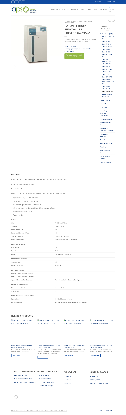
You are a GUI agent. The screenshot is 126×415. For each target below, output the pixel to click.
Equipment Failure (24, 375)
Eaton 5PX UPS (106, 49)
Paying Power (44, 375)
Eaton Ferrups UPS (107, 91)
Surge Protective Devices (105, 157)
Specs (83, 9)
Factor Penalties (45, 379)
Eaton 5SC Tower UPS (107, 55)
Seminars (67, 383)
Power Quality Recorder (104, 135)
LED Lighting (104, 107)
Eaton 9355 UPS (106, 71)
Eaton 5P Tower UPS (108, 46)
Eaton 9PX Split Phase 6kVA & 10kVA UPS (108, 81)
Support (67, 380)
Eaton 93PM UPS (107, 77)
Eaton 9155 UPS (106, 66)
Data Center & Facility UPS (108, 38)
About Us (59, 9)
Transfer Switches (105, 162)
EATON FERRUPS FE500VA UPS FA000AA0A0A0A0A (21, 347)
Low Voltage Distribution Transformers (104, 113)
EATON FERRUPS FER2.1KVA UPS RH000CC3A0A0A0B (49, 347)
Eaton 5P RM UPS (107, 44)
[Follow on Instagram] (16, 1)
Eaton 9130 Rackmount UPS (106, 60)
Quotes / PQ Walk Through (99, 383)
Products (74, 9)
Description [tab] (15, 175)
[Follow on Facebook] (13, 1)
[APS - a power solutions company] (24, 10)
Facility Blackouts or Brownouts (25, 382)
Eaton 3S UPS (106, 41)
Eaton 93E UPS (106, 74)
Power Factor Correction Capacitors (106, 129)
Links (89, 9)
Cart (113, 9)
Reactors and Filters (106, 143)
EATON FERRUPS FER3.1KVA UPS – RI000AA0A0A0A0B (101, 347)
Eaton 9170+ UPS (107, 69)
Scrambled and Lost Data (23, 379)
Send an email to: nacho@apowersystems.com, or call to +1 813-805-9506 (79, 49)
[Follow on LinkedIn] (19, 1)
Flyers (66, 9)
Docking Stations (105, 100)
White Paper (94, 376)
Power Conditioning (106, 119)
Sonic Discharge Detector (105, 152)
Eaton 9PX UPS (106, 86)
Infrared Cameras (105, 104)
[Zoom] (14, 67)
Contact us (103, 9)
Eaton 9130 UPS (106, 64)
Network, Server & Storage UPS (107, 95)
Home (53, 9)
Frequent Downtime (47, 382)
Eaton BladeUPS (106, 89)
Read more (16, 355)
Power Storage (104, 140)
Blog (95, 9)
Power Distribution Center (105, 124)
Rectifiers (103, 147)
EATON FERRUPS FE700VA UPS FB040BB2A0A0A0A (74, 347)
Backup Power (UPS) (78, 21)
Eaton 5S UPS (106, 52)
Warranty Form (95, 380)
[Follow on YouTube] (23, 1)
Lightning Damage (46, 385)
